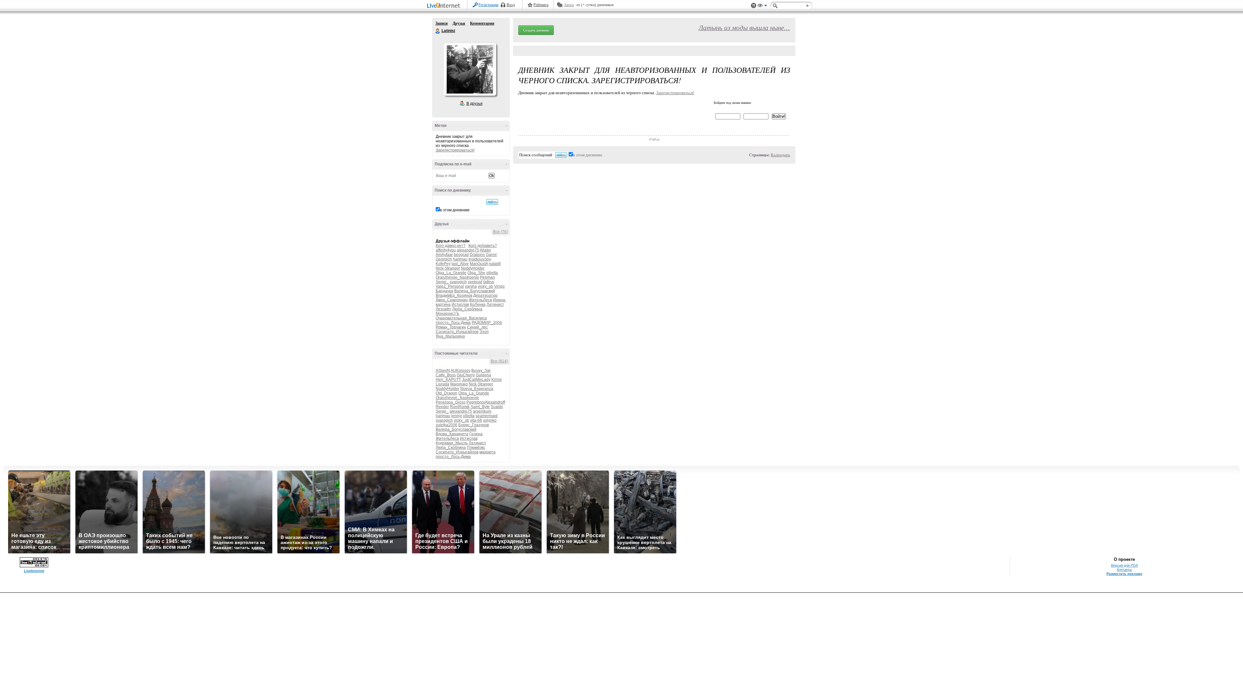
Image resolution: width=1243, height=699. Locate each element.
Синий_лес (477, 327)
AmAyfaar (444, 254)
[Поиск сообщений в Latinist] (492, 202)
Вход (511, 5)
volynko (490, 420)
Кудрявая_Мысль (452, 443)
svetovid (475, 282)
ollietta (492, 273)
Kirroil (496, 379)
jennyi (456, 416)
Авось (569, 5)
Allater (485, 250)
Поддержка (753, 5)
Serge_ (442, 282)
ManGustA (479, 263)
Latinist (438, 31)
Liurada (442, 384)
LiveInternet (444, 6)
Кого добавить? (482, 245)
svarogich (458, 282)
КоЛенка (478, 304)
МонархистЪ (447, 313)
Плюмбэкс (476, 447)
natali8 (495, 263)
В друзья (474, 103)
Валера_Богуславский (474, 291)
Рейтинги (540, 5)
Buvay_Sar (481, 370)
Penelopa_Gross (450, 402)
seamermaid (487, 416)
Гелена (476, 434)
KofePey (443, 263)
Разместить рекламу (1124, 574)
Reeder (442, 407)
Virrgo (499, 286)
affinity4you (446, 250)
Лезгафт (443, 309)
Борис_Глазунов (473, 425)
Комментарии (482, 23)
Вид (762, 6)
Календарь (780, 154)
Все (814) (499, 361)
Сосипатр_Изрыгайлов (457, 331)
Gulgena (483, 375)
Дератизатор (485, 295)
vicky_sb (485, 286)
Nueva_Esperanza (476, 388)
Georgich (444, 259)
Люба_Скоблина (467, 309)
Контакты (1124, 569)
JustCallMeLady (476, 379)
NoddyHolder (473, 268)
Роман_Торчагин (451, 327)
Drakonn (477, 254)
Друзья (459, 23)
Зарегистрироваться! (455, 150)
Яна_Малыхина (450, 336)
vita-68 (476, 420)
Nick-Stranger (448, 268)
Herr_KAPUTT (448, 379)
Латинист (495, 304)
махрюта (487, 452)
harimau (460, 259)
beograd (461, 254)
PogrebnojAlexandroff (485, 402)
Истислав (460, 304)
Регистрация (488, 5)
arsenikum (482, 411)
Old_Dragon (446, 393)
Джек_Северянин (452, 300)
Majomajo (459, 384)
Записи (441, 23)
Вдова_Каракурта (452, 434)
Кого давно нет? (450, 245)
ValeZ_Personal (450, 286)
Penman (487, 277)
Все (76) (500, 231)
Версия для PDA (1124, 565)
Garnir (491, 254)
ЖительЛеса (480, 300)
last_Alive (460, 263)
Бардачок (444, 291)
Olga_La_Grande (451, 273)
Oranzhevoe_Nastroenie (457, 277)
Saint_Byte (480, 407)
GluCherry (466, 375)
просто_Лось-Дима (453, 322)
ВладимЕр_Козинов (454, 295)
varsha (471, 286)
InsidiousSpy (479, 259)
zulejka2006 (446, 425)
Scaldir (497, 407)
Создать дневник (536, 30)
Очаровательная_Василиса (461, 318)
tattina (488, 282)
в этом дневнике (455, 210)
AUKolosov (460, 370)
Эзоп (484, 331)
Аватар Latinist (469, 69)
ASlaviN (443, 370)
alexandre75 (468, 250)
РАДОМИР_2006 (487, 322)
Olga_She (476, 273)
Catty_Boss (446, 375)
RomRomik (460, 407)
